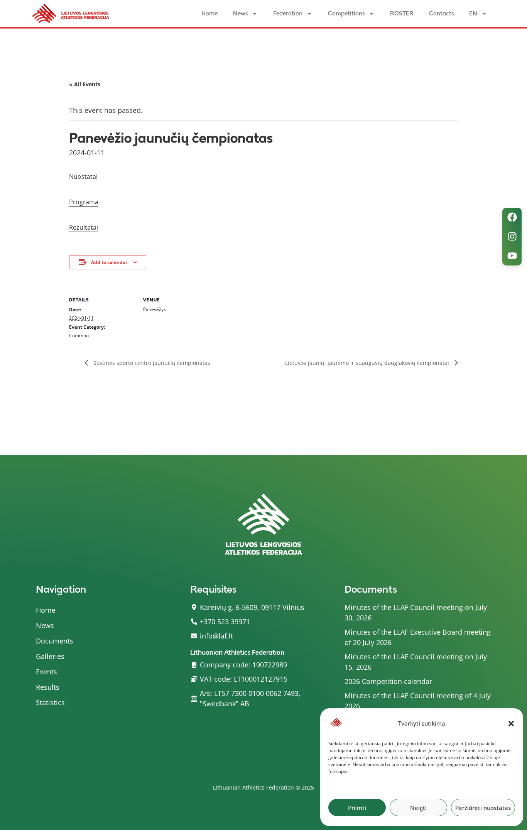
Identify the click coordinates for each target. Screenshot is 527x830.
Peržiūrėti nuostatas (483, 808)
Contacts (441, 13)
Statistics (50, 702)
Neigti (418, 808)
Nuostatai (83, 176)
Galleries (50, 656)
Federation (287, 13)
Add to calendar (109, 262)
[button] (511, 724)
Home (209, 13)
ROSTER (402, 13)
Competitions (346, 13)
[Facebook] (512, 217)
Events (46, 671)
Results (47, 687)
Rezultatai (83, 227)
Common (79, 335)
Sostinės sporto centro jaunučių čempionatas (151, 362)
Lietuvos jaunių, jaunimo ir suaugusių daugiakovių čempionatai (368, 362)
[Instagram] (512, 236)
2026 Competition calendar (388, 681)
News (240, 13)
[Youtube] (512, 255)
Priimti (357, 808)
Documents (54, 640)
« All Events (84, 84)
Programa (83, 202)
